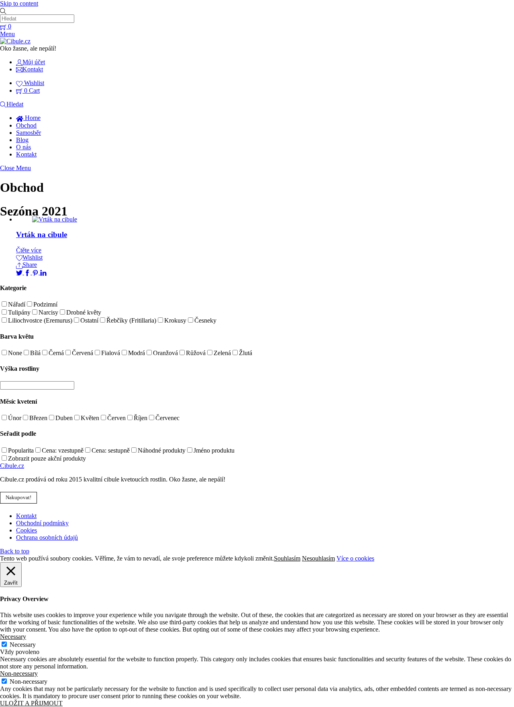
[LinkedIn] (43, 272)
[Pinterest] (36, 272)
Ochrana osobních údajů (47, 537)
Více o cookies (355, 558)
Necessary (23, 644)
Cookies (26, 530)
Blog (22, 139)
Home (32, 117)
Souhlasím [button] (287, 558)
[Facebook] (28, 272)
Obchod (26, 125)
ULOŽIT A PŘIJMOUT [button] (31, 703)
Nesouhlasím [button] (318, 558)
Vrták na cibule (41, 234)
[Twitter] (20, 272)
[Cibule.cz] (15, 41)
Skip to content (19, 3)
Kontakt (26, 154)
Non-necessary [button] (19, 673)
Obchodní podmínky (42, 523)
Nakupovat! (18, 497)
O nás (23, 147)
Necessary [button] (13, 636)
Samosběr (28, 132)
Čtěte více (28, 250)
